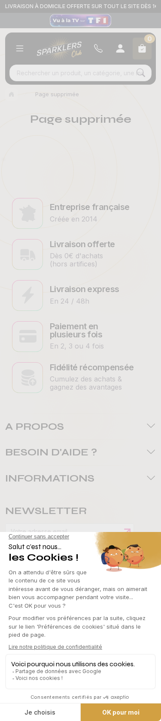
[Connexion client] (120, 49)
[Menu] (19, 49)
